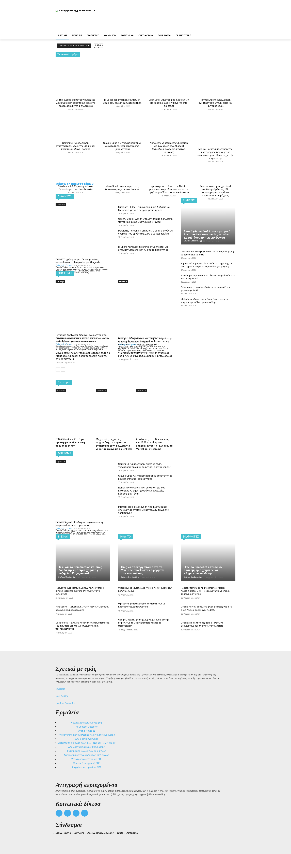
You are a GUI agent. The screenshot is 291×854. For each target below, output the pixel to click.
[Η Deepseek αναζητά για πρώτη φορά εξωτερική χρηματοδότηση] (122, 71)
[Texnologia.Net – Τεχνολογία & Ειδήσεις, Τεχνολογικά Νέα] (82, 19)
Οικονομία (61, 390)
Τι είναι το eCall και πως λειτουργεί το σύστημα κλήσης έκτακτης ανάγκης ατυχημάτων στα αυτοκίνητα (80, 591)
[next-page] (63, 369)
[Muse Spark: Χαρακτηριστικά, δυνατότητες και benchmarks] (122, 155)
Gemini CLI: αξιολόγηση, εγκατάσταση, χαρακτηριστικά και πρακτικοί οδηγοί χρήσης (75, 146)
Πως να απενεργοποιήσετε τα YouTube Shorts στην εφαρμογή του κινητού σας (143, 570)
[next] (101, 46)
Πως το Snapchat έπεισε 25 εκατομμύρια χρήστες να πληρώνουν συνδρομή (203, 570)
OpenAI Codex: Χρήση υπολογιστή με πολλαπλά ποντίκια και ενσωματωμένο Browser (145, 220)
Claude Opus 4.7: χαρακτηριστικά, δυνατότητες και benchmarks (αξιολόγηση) (122, 146)
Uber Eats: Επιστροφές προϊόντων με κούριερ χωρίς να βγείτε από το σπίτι (169, 102)
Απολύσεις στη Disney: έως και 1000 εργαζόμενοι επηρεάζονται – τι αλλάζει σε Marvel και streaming (154, 444)
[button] (60, 839)
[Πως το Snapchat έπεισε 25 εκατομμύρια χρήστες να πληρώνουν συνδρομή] (208, 562)
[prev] (96, 46)
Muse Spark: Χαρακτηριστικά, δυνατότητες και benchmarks (122, 188)
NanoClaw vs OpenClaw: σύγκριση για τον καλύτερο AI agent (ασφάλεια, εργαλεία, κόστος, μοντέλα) (169, 147)
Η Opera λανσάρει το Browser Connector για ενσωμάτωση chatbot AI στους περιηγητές (143, 248)
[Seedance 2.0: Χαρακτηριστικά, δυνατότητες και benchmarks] (75, 155)
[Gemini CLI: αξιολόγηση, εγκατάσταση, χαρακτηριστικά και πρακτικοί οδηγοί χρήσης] (75, 112)
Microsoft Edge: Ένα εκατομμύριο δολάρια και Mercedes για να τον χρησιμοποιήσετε (144, 209)
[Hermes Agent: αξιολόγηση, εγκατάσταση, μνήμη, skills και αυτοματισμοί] (215, 71)
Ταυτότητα (60, 689)
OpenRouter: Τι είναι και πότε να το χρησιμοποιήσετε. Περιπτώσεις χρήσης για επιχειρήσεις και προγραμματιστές (82, 625)
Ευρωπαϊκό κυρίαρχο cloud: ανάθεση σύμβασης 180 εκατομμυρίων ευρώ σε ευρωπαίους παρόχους (215, 191)
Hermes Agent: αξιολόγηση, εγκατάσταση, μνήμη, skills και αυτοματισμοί (215, 102)
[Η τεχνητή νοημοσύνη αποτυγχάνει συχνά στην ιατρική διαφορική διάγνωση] (145, 297)
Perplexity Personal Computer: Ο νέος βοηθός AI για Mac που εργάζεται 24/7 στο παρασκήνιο (145, 232)
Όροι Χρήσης (62, 696)
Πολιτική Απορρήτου (65, 703)
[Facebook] (59, 813)
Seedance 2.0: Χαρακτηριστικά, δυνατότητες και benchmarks (75, 188)
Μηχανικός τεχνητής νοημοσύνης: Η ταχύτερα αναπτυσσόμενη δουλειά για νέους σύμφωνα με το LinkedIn (114, 444)
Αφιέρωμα (61, 461)
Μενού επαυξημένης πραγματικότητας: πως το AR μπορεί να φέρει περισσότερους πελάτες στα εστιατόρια (83, 355)
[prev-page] (58, 369)
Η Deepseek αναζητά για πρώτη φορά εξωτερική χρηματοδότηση (122, 101)
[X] (76, 813)
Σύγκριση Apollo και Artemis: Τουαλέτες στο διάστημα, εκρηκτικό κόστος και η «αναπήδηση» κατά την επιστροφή (81, 338)
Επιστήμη (60, 281)
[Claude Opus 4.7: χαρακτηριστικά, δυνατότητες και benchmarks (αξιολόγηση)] (122, 112)
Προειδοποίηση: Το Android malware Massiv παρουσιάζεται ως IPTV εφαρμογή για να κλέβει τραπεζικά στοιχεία (205, 591)
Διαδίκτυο (61, 205)
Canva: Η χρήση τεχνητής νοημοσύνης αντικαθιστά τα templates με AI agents (78, 261)
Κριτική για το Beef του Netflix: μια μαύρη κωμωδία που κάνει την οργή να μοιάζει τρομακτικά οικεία (169, 189)
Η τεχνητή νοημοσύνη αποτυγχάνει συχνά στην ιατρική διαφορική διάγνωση (145, 340)
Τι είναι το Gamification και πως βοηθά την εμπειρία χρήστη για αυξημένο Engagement (80, 570)
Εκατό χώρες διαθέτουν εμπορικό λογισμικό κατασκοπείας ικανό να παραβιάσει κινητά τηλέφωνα (75, 102)
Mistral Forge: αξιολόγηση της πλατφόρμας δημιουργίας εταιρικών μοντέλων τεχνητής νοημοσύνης (215, 154)
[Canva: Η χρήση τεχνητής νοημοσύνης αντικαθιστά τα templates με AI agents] (83, 220)
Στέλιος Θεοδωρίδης (64, 265)
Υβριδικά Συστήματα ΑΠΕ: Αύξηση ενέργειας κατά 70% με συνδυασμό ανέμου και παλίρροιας (145, 354)
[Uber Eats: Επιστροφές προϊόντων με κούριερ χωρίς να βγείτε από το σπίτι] (169, 71)
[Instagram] (67, 813)
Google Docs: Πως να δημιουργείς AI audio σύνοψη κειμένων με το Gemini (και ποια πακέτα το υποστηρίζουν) (144, 622)
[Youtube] (84, 813)
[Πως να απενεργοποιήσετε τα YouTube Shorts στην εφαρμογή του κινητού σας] (145, 562)
